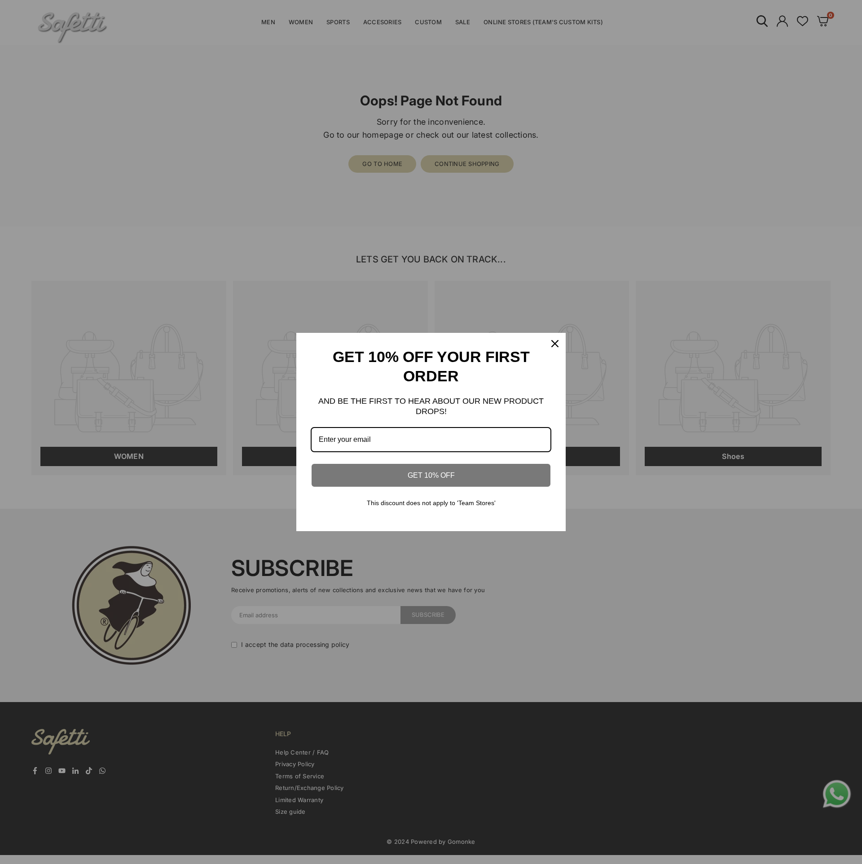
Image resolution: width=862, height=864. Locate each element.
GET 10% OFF (431, 475)
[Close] (555, 343)
